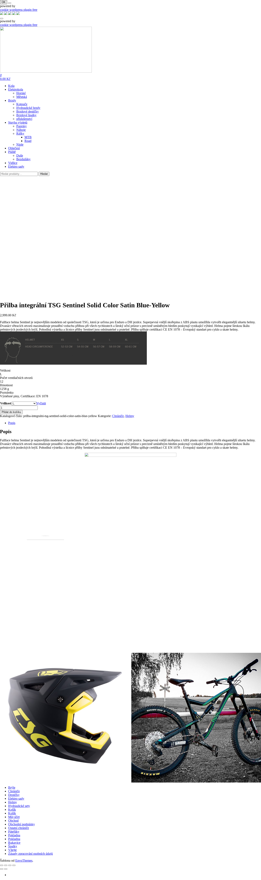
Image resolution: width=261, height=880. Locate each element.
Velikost (5, 403)
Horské (21, 93)
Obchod (13, 820)
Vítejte (12, 850)
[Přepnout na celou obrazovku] (5, 865)
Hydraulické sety (19, 806)
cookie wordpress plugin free (18, 9)
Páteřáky (13, 831)
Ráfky (20, 133)
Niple (19, 144)
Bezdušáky (23, 159)
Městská (21, 97)
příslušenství (24, 119)
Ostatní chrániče (18, 828)
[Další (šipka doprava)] (5, 869)
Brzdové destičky (27, 111)
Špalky (12, 846)
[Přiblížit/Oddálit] (1, 865)
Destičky (14, 795)
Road (27, 141)
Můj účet (14, 817)
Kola (11, 85)
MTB (28, 137)
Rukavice (14, 842)
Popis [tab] (11, 423)
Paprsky (21, 126)
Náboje (21, 130)
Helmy (129, 416)
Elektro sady (16, 166)
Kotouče (21, 104)
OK (4, 2)
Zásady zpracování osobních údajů (30, 853)
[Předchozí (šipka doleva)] (1, 869)
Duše (19, 155)
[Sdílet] (9, 865)
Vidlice (12, 163)
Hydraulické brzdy (28, 108)
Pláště (12, 152)
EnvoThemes (23, 860)
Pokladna (14, 835)
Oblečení (14, 148)
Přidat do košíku (11, 412)
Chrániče (118, 416)
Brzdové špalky (26, 115)
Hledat (44, 173)
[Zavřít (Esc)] (13, 865)
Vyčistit (41, 403)
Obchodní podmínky (21, 824)
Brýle (11, 787)
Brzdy (12, 100)
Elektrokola (15, 89)
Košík (12, 809)
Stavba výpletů (17, 122)
